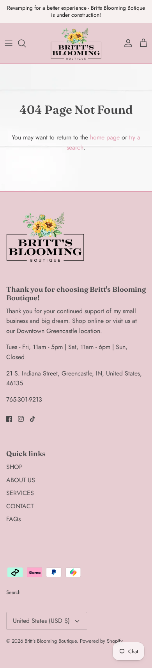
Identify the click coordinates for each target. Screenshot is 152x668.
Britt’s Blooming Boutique (51, 634)
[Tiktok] (32, 413)
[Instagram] (21, 413)
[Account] (126, 36)
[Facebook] (9, 413)
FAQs (13, 512)
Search (13, 586)
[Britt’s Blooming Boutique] (76, 36)
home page (105, 130)
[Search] (25, 36)
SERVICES (20, 486)
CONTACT (20, 499)
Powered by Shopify (101, 634)
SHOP (14, 460)
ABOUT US (20, 473)
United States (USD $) (41, 614)
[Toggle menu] (8, 36)
